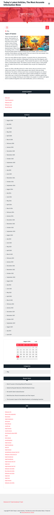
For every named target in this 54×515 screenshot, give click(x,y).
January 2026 (10, 147)
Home (20, 15)
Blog (25, 15)
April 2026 (9, 135)
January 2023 (10, 262)
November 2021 (11, 315)
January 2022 (10, 307)
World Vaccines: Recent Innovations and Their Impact (21, 395)
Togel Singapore (9, 100)
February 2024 (10, 212)
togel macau (8, 480)
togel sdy (7, 475)
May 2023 (9, 246)
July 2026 (9, 124)
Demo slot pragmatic (10, 414)
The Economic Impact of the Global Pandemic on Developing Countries (25, 399)
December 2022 (11, 265)
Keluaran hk (8, 412)
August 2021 (10, 327)
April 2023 (9, 250)
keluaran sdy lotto (9, 483)
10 (17, 352)
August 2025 (10, 166)
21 (30, 354)
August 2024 (10, 189)
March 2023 (10, 254)
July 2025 (9, 170)
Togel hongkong (15, 502)
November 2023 (11, 223)
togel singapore (9, 419)
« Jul (36, 341)
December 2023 (11, 220)
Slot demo (7, 416)
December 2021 (11, 311)
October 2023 (10, 227)
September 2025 (11, 162)
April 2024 (9, 204)
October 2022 (10, 273)
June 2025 (9, 174)
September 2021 (11, 323)
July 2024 (9, 193)
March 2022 (10, 300)
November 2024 (11, 178)
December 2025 (11, 151)
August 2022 (10, 281)
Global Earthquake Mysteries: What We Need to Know (20, 388)
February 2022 (10, 304)
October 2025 (10, 158)
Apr (47, 27)
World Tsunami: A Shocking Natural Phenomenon (19, 384)
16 (36, 352)
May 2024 (9, 200)
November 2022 (11, 269)
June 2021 (9, 334)
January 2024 (10, 216)
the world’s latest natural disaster (15, 391)
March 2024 (10, 208)
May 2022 (9, 292)
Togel (21, 502)
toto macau (8, 438)
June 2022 (9, 288)
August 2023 (10, 235)
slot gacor (7, 421)
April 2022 (9, 296)
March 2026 (10, 139)
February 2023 (10, 258)
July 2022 (9, 285)
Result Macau (8, 107)
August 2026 (10, 120)
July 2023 (9, 239)
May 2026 (9, 132)
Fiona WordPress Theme (28, 512)
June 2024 (9, 197)
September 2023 (11, 231)
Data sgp (7, 97)
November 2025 (11, 155)
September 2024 (11, 185)
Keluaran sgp (8, 105)
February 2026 (10, 143)
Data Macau (8, 423)
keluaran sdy (8, 102)
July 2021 (9, 330)
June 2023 (9, 242)
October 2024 (10, 181)
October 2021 (10, 319)
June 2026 (9, 128)
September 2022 (11, 277)
